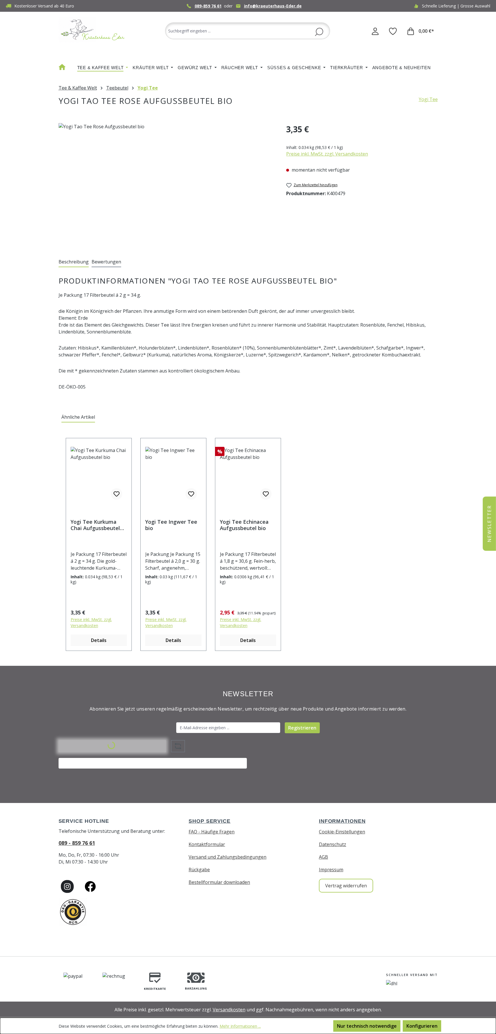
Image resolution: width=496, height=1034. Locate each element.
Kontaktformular (207, 844)
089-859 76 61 (208, 6)
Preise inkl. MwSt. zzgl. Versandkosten (327, 154)
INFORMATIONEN (342, 821)
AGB (323, 857)
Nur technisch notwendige (367, 1026)
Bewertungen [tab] (106, 262)
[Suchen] (319, 31)
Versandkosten (229, 1009)
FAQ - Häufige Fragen (212, 832)
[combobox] (248, 31)
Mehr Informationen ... (240, 1026)
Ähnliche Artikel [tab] (78, 417)
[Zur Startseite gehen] (93, 29)
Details (98, 640)
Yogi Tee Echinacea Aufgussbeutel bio (244, 525)
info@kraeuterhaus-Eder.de (273, 6)
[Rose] (167, 185)
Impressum (331, 869)
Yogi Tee (428, 99)
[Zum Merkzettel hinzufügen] (116, 494)
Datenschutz (332, 844)
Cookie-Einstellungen (342, 832)
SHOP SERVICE (209, 821)
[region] (167, 185)
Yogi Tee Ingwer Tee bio (171, 525)
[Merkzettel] (393, 31)
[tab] (74, 262)
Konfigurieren (421, 1026)
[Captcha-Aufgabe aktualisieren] (178, 746)
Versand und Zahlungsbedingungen (227, 857)
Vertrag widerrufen (346, 885)
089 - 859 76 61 (77, 842)
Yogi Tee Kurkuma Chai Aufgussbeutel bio (95, 525)
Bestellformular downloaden (219, 882)
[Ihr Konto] (375, 31)
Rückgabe (199, 869)
